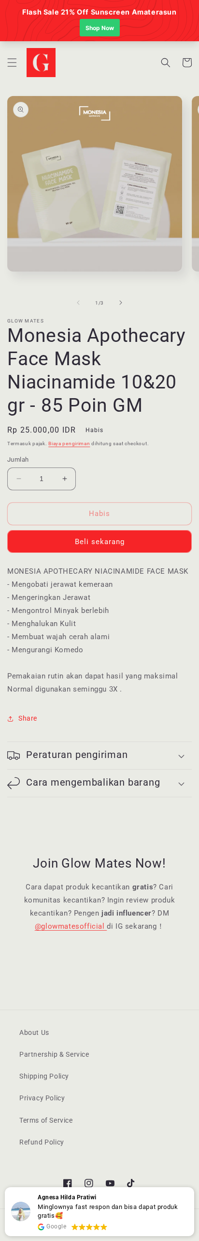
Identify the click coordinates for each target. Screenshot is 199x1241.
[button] (12, 62)
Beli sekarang (100, 541)
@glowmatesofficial (71, 926)
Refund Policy (41, 1142)
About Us (34, 1032)
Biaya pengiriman (69, 443)
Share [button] (27, 718)
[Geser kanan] (120, 302)
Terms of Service (46, 1120)
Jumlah (17, 459)
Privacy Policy (42, 1098)
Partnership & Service (54, 1054)
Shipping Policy (44, 1076)
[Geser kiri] (78, 302)
